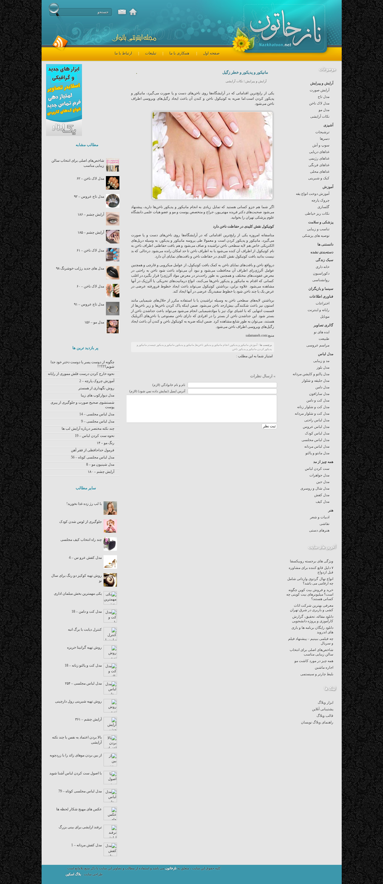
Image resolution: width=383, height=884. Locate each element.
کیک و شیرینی (318, 178)
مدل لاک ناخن (319, 103)
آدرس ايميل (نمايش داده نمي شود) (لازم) (157, 391)
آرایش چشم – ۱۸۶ (90, 214)
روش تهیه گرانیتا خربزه (84, 647)
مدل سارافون (319, 394)
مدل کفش (321, 495)
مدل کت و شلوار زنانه (313, 407)
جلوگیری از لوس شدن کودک (80, 522)
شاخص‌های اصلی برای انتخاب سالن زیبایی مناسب (311, 652)
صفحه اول (211, 53)
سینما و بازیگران (320, 289)
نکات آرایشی (319, 116)
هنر (330, 510)
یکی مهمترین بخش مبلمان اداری (78, 593)
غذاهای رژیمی (319, 158)
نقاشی (324, 524)
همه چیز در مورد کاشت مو (313, 661)
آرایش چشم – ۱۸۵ (90, 232)
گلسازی (323, 207)
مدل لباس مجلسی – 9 (97, 421)
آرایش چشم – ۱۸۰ (101, 472)
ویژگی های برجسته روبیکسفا (311, 561)
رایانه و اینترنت (318, 310)
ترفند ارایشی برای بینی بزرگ (80, 827)
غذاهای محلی (319, 171)
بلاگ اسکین (74, 874)
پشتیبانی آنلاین (322, 709)
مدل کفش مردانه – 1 (86, 845)
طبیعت (324, 339)
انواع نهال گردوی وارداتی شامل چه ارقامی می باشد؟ (310, 581)
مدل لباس (325, 354)
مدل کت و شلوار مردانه (312, 413)
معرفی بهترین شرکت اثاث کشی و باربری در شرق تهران (311, 607)
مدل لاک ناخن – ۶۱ (90, 250)
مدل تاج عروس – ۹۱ (89, 304)
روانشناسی (320, 280)
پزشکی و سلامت (320, 222)
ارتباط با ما (123, 53)
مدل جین (322, 482)
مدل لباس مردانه (316, 446)
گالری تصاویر (323, 325)
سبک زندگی (324, 260)
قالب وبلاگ (325, 716)
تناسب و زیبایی (318, 229)
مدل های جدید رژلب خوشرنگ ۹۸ (80, 268)
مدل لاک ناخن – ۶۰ (90, 286)
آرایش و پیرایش (321, 83)
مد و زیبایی (321, 361)
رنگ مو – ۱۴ (105, 443)
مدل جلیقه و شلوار (315, 381)
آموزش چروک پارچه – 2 (96, 381)
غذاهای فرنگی (318, 165)
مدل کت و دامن (317, 400)
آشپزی (328, 125)
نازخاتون (171, 868)
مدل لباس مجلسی (315, 440)
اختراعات (322, 303)
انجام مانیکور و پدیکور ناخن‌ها (212, 344)
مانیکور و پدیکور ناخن (244, 349)
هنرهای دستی (319, 530)
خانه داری (322, 267)
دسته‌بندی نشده (322, 252)
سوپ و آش (320, 145)
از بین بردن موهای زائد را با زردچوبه (76, 755)
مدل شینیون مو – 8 (100, 464)
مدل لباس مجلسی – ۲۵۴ (83, 683)
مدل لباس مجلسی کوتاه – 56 (92, 457)
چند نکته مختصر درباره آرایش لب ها (88, 428)
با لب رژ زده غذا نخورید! (84, 504)
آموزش (328, 187)
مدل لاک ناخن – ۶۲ (90, 178)
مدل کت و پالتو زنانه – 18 (83, 665)
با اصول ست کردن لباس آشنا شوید (75, 773)
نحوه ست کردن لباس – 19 (94, 436)
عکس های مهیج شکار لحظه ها (79, 809)
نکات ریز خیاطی (317, 213)
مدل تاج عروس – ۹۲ (89, 196)
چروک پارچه (320, 200)
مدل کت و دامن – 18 (87, 611)
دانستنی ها (325, 244)
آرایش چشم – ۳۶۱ (88, 719)
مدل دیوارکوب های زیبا (97, 395)
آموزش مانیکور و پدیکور (244, 344)
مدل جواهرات (319, 475)
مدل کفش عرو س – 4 (85, 557)
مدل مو (324, 110)
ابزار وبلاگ (325, 702)
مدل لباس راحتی (316, 420)
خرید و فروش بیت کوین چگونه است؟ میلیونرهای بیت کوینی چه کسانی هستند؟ (309, 594)
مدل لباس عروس (316, 427)
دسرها (324, 139)
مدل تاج (323, 97)
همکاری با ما (179, 53)
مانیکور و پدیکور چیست (161, 344)
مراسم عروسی (317, 345)
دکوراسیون (321, 273)
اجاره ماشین (324, 667)
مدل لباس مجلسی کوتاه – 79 (80, 791)
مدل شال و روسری (314, 488)
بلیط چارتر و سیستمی (316, 674)
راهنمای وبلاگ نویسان (317, 722)
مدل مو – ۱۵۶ (94, 322)
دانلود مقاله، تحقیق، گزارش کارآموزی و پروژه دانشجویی (312, 618)
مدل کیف (322, 501)
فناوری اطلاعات (321, 296)
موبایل (324, 316)
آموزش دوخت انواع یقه (312, 194)
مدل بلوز (323, 367)
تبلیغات (150, 53)
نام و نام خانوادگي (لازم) (168, 385)
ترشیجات (322, 132)
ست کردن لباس (317, 469)
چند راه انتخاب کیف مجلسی (81, 540)
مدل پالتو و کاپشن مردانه (311, 374)
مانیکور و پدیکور (185, 344)
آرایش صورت (319, 90)
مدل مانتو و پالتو (317, 453)
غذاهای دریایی (319, 152)
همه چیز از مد (323, 462)
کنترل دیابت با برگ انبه (85, 629)
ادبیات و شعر (319, 517)
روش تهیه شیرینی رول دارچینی (78, 701)
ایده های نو (321, 332)
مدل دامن (322, 387)
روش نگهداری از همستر (96, 388)
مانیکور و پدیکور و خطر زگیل (245, 72)
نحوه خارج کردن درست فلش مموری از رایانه (81, 374)
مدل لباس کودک (317, 433)
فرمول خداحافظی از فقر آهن (92, 450)
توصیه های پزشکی (315, 236)
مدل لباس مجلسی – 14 (96, 414)
